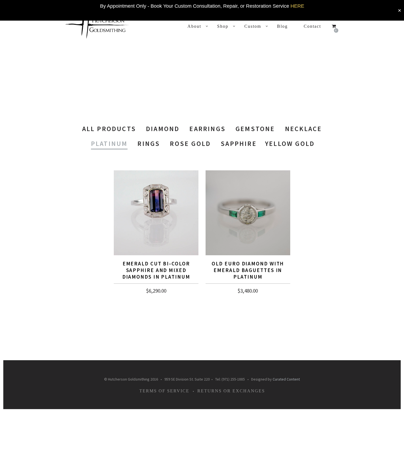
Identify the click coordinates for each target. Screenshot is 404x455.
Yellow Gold (290, 143)
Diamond (162, 128)
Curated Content (286, 379)
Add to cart (156, 291)
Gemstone (255, 128)
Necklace (303, 128)
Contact (312, 26)
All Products (109, 128)
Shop (222, 26)
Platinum (109, 143)
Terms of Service (164, 391)
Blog (282, 26)
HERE (297, 6)
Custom (252, 26)
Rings (148, 143)
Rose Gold (190, 143)
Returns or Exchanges (231, 391)
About (194, 26)
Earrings (207, 128)
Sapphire (239, 143)
